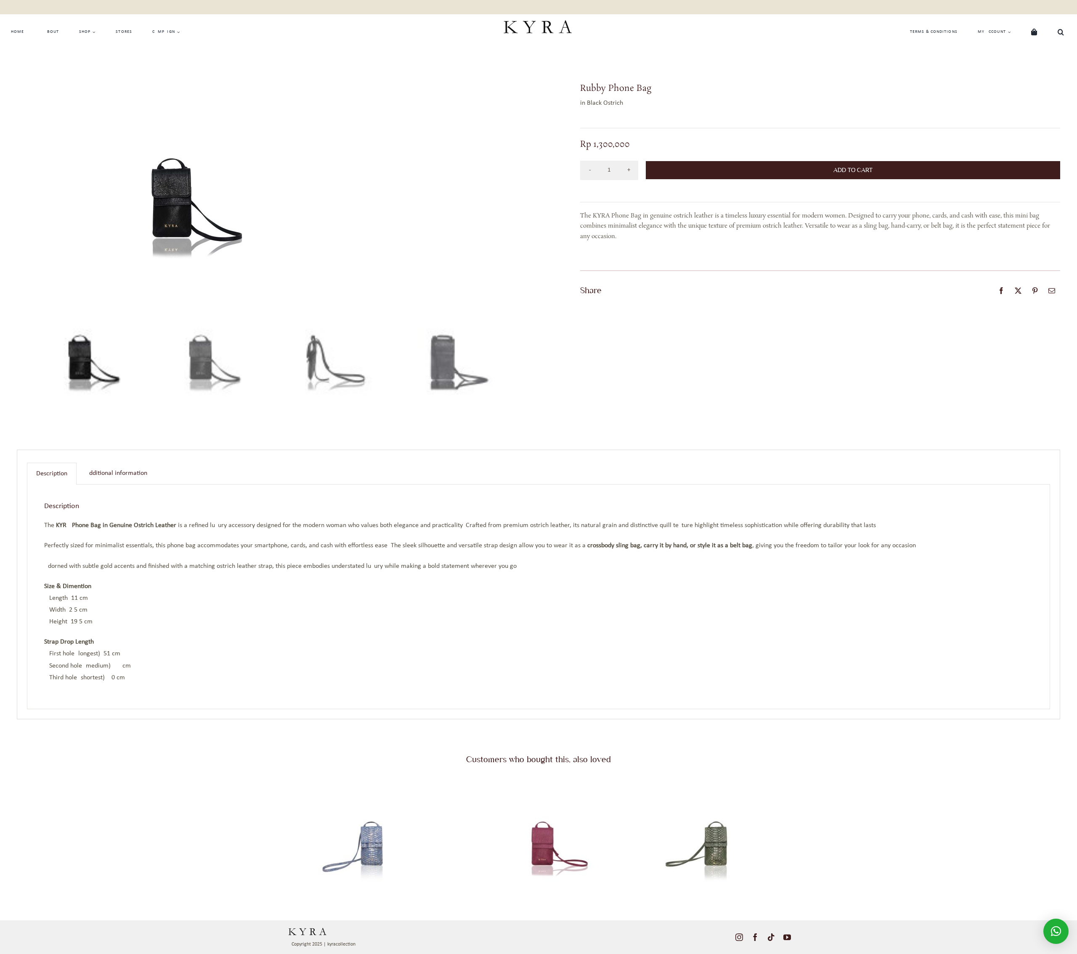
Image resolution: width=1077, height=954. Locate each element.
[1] (367, 781)
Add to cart (853, 170)
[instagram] (739, 937)
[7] (710, 781)
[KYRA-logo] (537, 17)
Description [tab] (51, 473)
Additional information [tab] (116, 473)
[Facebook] (1001, 290)
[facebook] (755, 937)
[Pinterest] (1035, 290)
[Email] (1051, 290)
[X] (1018, 290)
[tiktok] (771, 937)
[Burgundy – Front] (538, 781)
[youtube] (787, 937)
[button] (1061, 32)
